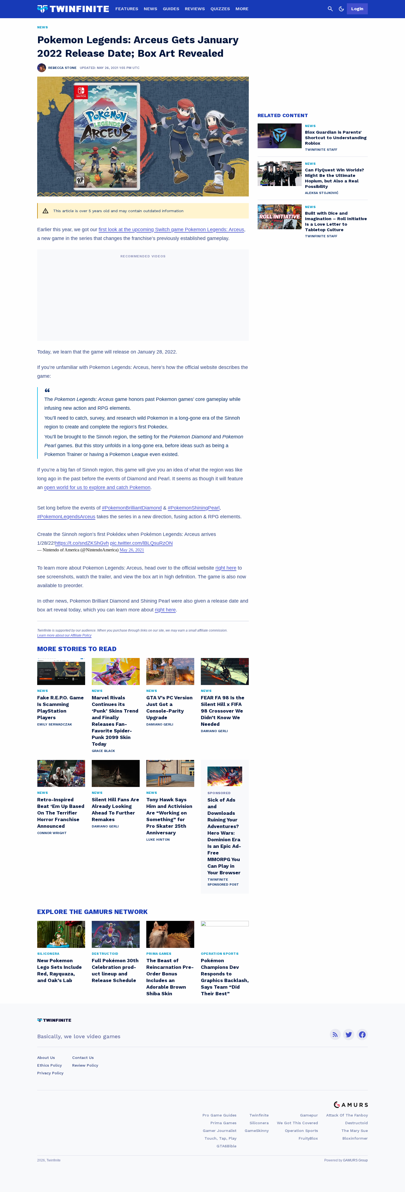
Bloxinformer (355, 1138)
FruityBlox (308, 1138)
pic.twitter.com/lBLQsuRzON (141, 543)
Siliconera (259, 1123)
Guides (171, 8)
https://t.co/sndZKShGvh (82, 543)
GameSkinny (257, 1130)
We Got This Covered (297, 1123)
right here (225, 568)
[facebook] (362, 1034)
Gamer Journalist (219, 1130)
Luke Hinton (158, 840)
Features (126, 8)
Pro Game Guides (219, 1115)
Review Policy (85, 1065)
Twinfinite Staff (321, 150)
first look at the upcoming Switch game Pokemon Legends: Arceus (171, 229)
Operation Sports (301, 1130)
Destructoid (356, 1123)
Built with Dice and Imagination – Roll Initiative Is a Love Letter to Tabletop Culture (336, 221)
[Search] (330, 8)
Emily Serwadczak (54, 724)
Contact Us (83, 1057)
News (150, 8)
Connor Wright (52, 833)
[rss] (335, 1034)
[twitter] (349, 1034)
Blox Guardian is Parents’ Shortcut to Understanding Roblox (336, 138)
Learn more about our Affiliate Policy (64, 635)
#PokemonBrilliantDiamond (132, 508)
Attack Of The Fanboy (347, 1115)
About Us (46, 1057)
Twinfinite (259, 1115)
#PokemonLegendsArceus (66, 516)
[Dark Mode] (341, 8)
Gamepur (309, 1115)
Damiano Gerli (159, 724)
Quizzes (220, 8)
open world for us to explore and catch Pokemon (97, 487)
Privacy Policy (50, 1073)
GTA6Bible (226, 1146)
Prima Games (223, 1123)
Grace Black (103, 751)
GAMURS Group (355, 1160)
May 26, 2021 (132, 550)
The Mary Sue (354, 1130)
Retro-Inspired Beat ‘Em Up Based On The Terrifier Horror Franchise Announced (60, 813)
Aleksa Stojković (321, 193)
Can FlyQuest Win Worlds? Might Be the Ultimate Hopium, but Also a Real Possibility (334, 178)
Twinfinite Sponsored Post (223, 882)
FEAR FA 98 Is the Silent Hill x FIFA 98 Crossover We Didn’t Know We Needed (222, 711)
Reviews (195, 8)
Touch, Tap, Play (220, 1138)
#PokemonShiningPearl (194, 508)
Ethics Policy (49, 1065)
